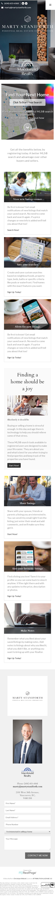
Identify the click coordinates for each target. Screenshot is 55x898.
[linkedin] (23, 3)
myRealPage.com (28, 873)
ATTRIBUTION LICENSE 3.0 (42, 879)
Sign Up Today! (14, 292)
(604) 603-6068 (11, 3)
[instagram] (26, 3)
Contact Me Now (38, 855)
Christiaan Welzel (19, 879)
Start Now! (14, 465)
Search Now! (13, 230)
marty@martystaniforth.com (18, 7)
